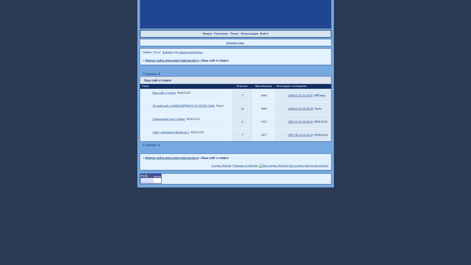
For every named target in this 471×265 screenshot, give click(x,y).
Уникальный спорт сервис (169, 119)
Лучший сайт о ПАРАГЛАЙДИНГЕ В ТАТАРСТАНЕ (184, 105)
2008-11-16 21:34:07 (300, 95)
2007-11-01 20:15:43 (300, 121)
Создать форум (221, 165)
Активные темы (235, 43)
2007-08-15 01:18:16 (300, 134)
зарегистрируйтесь (191, 52)
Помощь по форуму (245, 165)
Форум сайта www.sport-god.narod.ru (171, 60)
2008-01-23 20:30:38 (300, 108)
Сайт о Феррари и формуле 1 (171, 132)
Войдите (168, 52)
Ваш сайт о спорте (164, 92)
